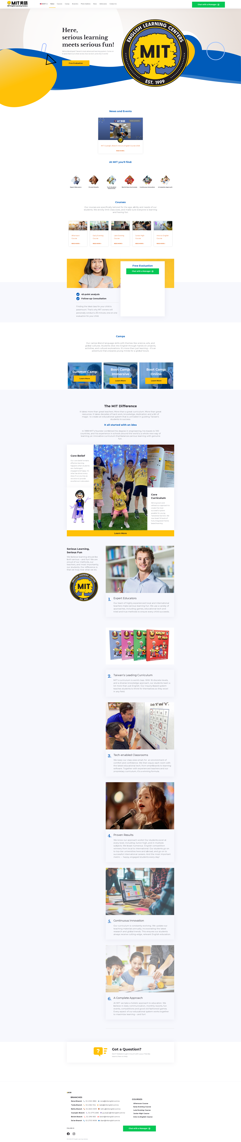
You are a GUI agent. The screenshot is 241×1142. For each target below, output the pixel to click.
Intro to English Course (143, 1117)
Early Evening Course (142, 1107)
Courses (59, 4)
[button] (116, 528)
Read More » (120, 150)
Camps (67, 4)
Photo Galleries (86, 4)
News (95, 4)
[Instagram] (74, 1134)
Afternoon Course (140, 1103)
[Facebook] (68, 1134)
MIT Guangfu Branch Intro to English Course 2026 (120, 146)
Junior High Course (141, 1113)
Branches (75, 4)
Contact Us (113, 4)
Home (52, 4)
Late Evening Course (142, 1110)
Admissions (103, 4)
